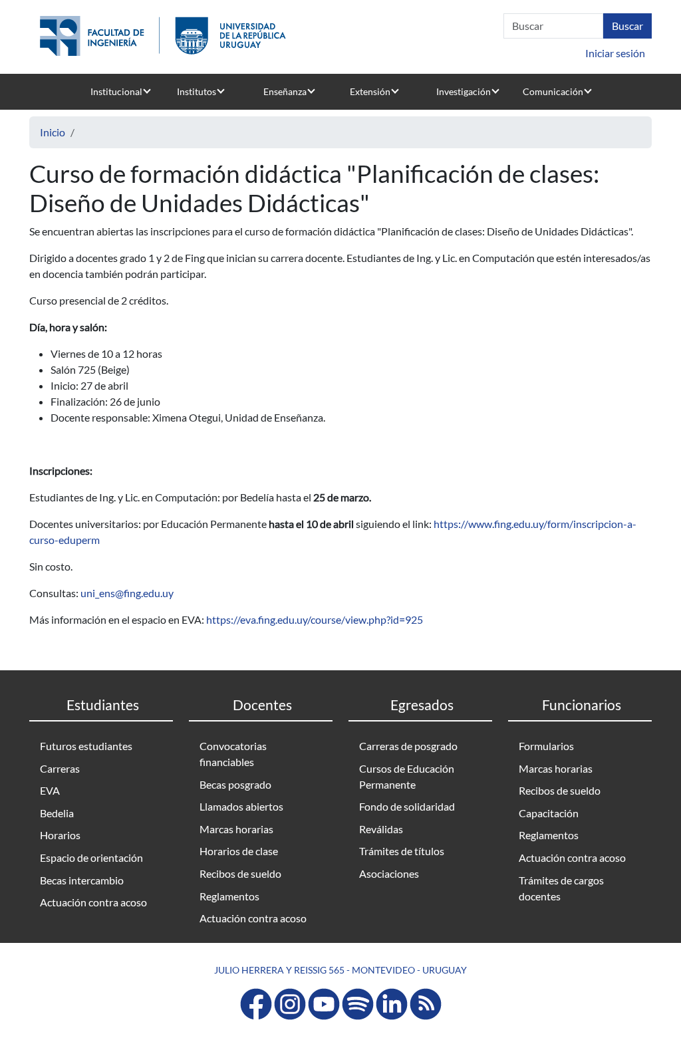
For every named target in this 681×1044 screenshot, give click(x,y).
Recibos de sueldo (240, 873)
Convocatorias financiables (233, 753)
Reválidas (381, 829)
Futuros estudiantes (86, 745)
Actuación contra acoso (93, 902)
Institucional (116, 91)
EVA (50, 790)
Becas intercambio (82, 880)
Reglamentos (229, 896)
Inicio (52, 132)
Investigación (463, 91)
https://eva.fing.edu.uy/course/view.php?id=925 (314, 619)
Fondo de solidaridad (407, 806)
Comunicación (553, 91)
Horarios (60, 835)
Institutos (196, 91)
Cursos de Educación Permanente (406, 776)
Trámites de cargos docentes (561, 888)
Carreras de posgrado (408, 745)
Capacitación (549, 813)
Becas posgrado (235, 784)
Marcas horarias (236, 829)
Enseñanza (285, 91)
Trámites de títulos (401, 851)
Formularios (546, 745)
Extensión (370, 91)
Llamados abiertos (241, 806)
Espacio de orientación (91, 857)
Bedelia (57, 813)
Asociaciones (389, 873)
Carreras (60, 768)
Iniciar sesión (615, 53)
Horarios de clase (239, 851)
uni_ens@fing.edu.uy (127, 593)
